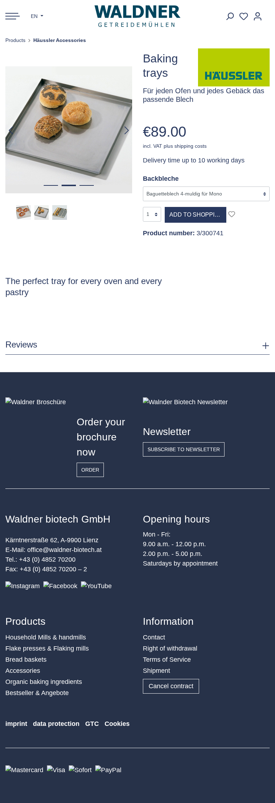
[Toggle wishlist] (231, 214)
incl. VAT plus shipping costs (175, 146)
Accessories (22, 670)
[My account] (258, 16)
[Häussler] (234, 67)
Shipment (156, 670)
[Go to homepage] (138, 16)
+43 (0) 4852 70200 (47, 559)
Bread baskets (26, 659)
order (90, 470)
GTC (92, 723)
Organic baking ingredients (43, 681)
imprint (16, 723)
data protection (56, 723)
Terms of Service (167, 659)
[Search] (230, 16)
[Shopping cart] (267, 14)
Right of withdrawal (170, 648)
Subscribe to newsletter (184, 449)
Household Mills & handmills (45, 637)
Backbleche (161, 178)
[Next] (126, 130)
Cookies (117, 723)
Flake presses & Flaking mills (47, 648)
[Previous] (10, 130)
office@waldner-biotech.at (64, 549)
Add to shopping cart (197, 215)
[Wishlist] (244, 16)
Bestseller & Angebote (37, 692)
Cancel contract (171, 686)
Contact (154, 637)
